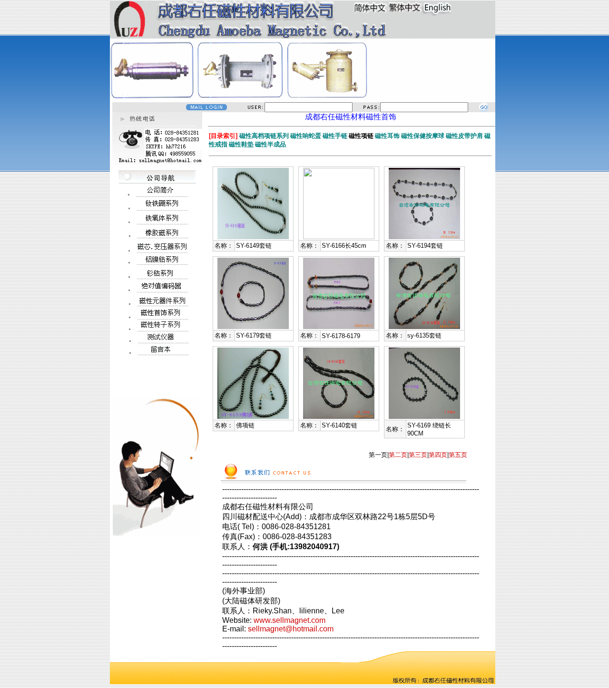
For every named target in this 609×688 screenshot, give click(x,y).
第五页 (458, 454)
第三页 (418, 454)
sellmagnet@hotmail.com (291, 629)
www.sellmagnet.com (289, 620)
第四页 (438, 454)
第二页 (398, 454)
